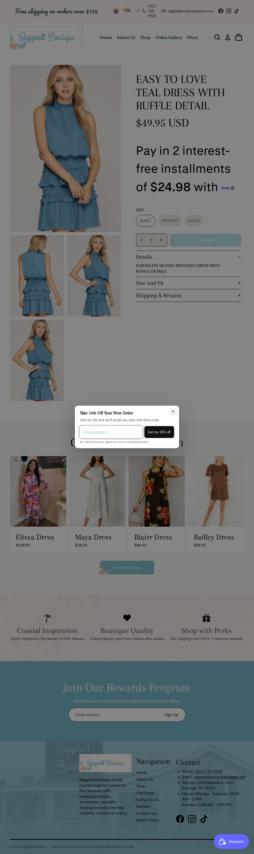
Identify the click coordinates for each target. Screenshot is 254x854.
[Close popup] (173, 412)
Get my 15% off (159, 432)
